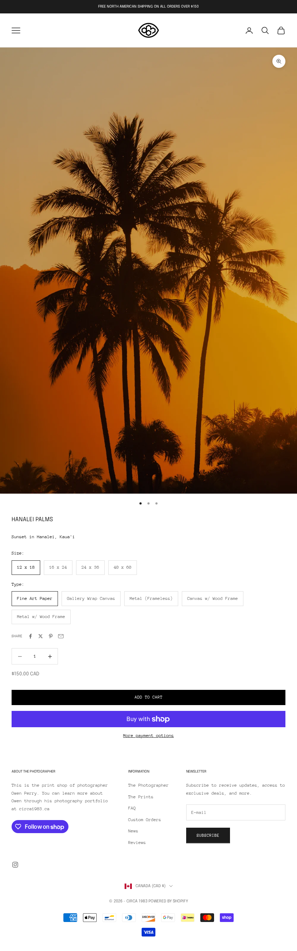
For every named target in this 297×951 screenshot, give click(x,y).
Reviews (137, 842)
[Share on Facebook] (30, 636)
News (133, 830)
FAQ (132, 808)
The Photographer (148, 785)
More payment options (148, 735)
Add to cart (149, 697)
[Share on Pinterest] (51, 636)
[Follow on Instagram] (15, 864)
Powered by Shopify (168, 901)
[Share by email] (61, 636)
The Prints (141, 796)
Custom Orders (144, 819)
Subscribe (208, 835)
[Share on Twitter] (40, 636)
